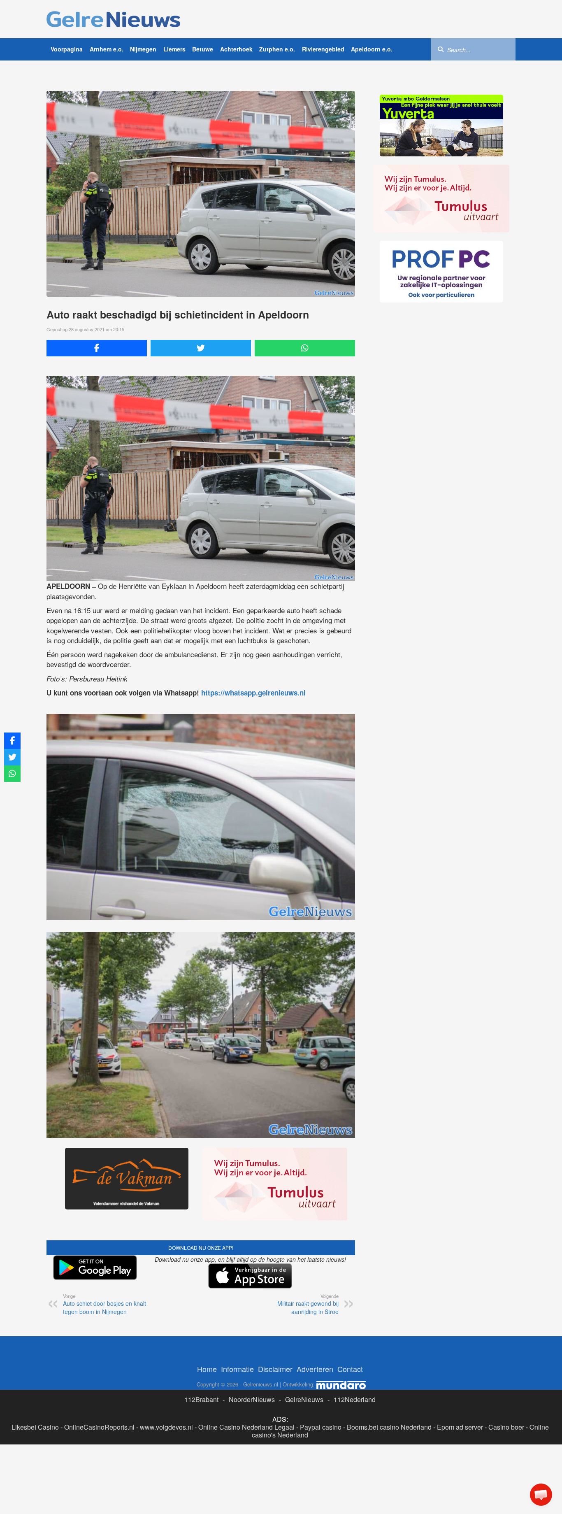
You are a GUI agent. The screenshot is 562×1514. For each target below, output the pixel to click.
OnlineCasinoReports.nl (99, 1427)
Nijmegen (143, 49)
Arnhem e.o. (106, 49)
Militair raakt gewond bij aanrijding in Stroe (308, 1304)
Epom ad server (460, 1427)
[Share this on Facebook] (96, 348)
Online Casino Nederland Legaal (246, 1427)
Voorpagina (67, 49)
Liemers (174, 49)
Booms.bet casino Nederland (389, 1427)
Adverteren (315, 1368)
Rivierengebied (323, 49)
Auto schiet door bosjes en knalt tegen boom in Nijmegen (104, 1304)
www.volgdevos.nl (166, 1427)
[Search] (440, 49)
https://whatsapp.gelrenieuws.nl (253, 693)
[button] (541, 1495)
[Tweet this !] (201, 348)
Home (207, 1368)
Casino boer (506, 1427)
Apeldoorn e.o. (371, 49)
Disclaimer (275, 1368)
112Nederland (355, 1399)
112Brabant (201, 1399)
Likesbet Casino (35, 1427)
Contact (350, 1368)
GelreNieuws (304, 1399)
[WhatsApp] (305, 348)
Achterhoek (236, 49)
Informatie (237, 1368)
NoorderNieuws (252, 1399)
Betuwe (202, 49)
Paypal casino (320, 1427)
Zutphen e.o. (277, 49)
